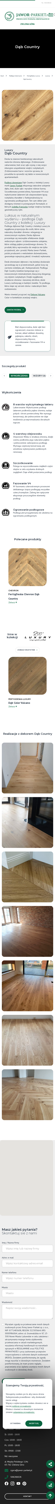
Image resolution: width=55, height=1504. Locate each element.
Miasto (5, 1287)
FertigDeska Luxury (33, 76)
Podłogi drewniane (15, 76)
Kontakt (27, 1496)
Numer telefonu (9, 1272)
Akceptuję (34, 1423)
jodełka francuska (20, 206)
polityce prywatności (21, 1406)
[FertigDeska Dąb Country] (27, 1040)
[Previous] (4, 375)
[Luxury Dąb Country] (27, 768)
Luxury (47, 76)
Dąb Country (27, 79)
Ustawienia (15, 1423)
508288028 (15, 1477)
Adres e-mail (8, 1257)
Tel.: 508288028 (46, 3)
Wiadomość (7, 1302)
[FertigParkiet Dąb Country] (27, 1094)
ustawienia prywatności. (24, 1412)
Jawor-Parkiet (16, 185)
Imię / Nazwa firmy (10, 1242)
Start (2, 76)
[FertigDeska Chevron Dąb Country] (27, 876)
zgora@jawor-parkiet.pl (21, 1470)
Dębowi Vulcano (38, 294)
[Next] (50, 375)
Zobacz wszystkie (26, 650)
